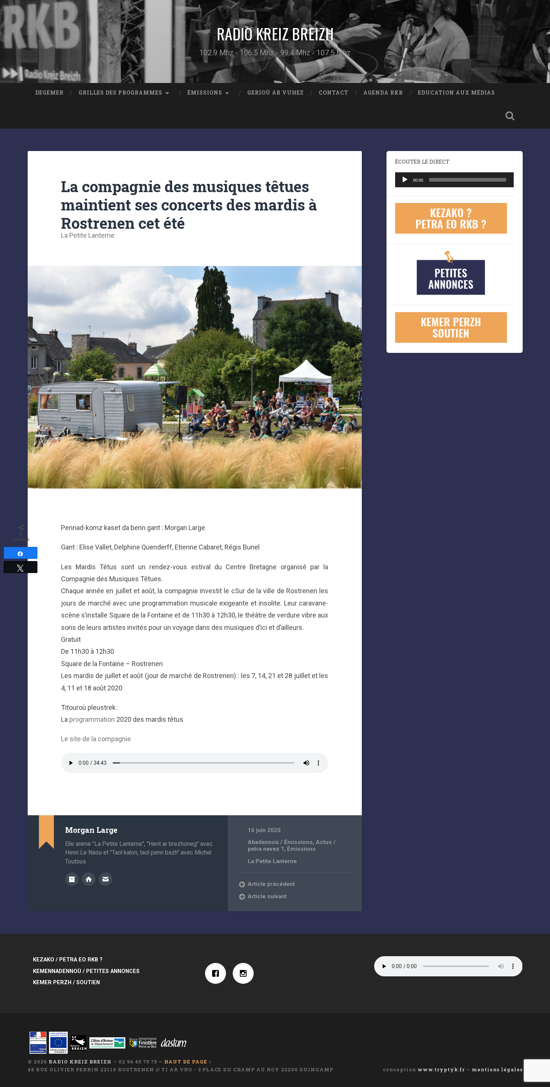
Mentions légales (497, 1069)
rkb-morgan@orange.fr (105, 879)
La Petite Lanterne (87, 235)
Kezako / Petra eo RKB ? (68, 960)
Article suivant (267, 896)
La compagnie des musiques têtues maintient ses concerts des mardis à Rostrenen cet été (189, 204)
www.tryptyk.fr (441, 1069)
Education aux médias (456, 92)
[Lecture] (405, 180)
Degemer (49, 92)
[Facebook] (217, 973)
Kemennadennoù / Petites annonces (86, 971)
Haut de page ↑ (188, 1062)
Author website (88, 879)
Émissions (204, 92)
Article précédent (271, 884)
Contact (333, 92)
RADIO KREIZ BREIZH (275, 33)
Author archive (72, 879)
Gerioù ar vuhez (275, 92)
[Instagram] (245, 973)
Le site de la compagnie (96, 739)
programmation (92, 719)
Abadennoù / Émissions (280, 842)
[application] (454, 179)
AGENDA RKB (383, 92)
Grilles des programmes (120, 92)
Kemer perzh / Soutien (66, 982)
